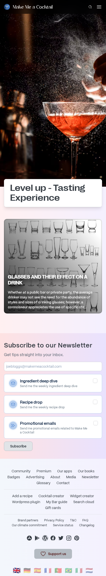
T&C (73, 520)
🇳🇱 (89, 570)
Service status (63, 525)
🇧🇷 (68, 570)
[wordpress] (45, 538)
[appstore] (29, 538)
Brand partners (28, 520)
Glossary (43, 483)
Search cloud (83, 502)
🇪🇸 (37, 570)
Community (21, 471)
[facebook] (53, 538)
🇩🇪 (27, 570)
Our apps (64, 471)
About (55, 477)
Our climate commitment (29, 525)
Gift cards (53, 508)
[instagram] (69, 538)
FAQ (85, 520)
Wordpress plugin (26, 502)
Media (71, 477)
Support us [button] (57, 554)
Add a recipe (22, 496)
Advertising (35, 477)
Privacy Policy (54, 520)
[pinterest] (77, 538)
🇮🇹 (79, 570)
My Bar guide (56, 502)
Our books (86, 471)
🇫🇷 (48, 570)
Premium (43, 471)
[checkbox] (95, 381)
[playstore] (37, 538)
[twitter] (61, 538)
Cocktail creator (51, 496)
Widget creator (82, 496)
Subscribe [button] (18, 446)
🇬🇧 (17, 570)
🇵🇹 (58, 570)
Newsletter (90, 477)
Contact (63, 483)
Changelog (86, 525)
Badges (13, 477)
